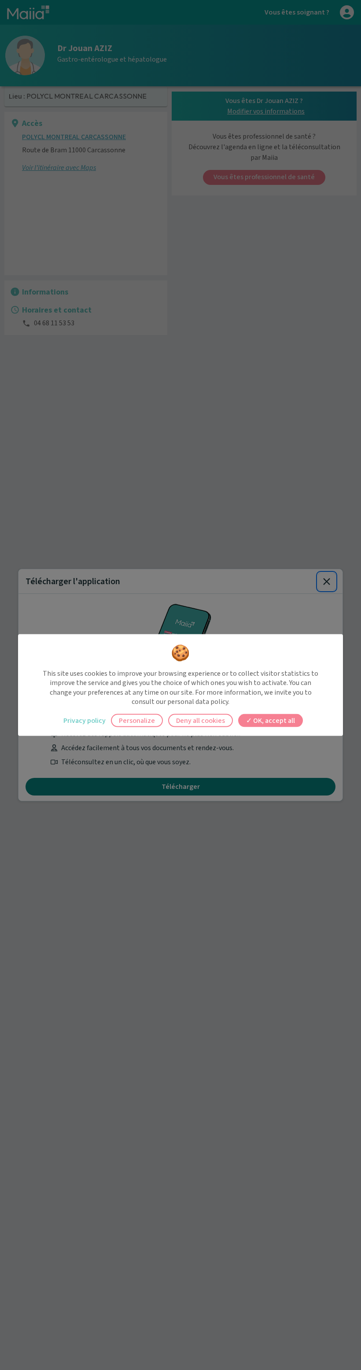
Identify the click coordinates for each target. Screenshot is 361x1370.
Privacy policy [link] (84, 720)
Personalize (137, 720)
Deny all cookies (200, 720)
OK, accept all (273, 720)
